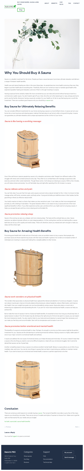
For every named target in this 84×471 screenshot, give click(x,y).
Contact (76, 3)
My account (68, 452)
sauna (48, 100)
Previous (8, 427)
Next (76, 427)
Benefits (54, 3)
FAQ (69, 3)
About (47, 3)
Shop (20, 10)
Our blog (61, 3)
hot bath (7, 421)
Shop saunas (28, 456)
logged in (15, 436)
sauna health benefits (23, 421)
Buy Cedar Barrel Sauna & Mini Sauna (28, 3)
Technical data (47, 462)
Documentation (48, 459)
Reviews (26, 462)
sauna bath (13, 421)
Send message (69, 457)
